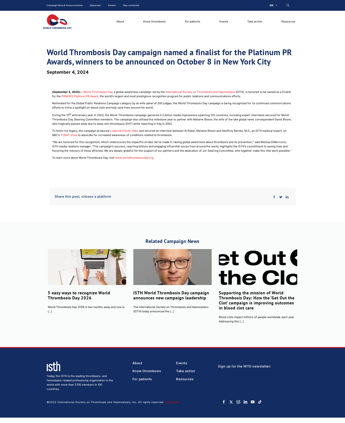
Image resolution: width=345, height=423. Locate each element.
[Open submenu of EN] (277, 5)
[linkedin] (245, 402)
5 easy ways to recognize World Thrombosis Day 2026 (79, 295)
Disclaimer (172, 402)
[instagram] (238, 402)
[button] (288, 5)
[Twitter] (280, 196)
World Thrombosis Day (97, 92)
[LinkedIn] (287, 196)
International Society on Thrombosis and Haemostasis (200, 92)
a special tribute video (124, 130)
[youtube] (252, 402)
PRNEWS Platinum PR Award (79, 96)
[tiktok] (260, 402)
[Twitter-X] (231, 402)
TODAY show (69, 135)
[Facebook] (274, 196)
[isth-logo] (53, 362)
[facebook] (224, 402)
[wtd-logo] (57, 15)
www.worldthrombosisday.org (134, 157)
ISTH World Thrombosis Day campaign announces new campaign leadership (171, 295)
